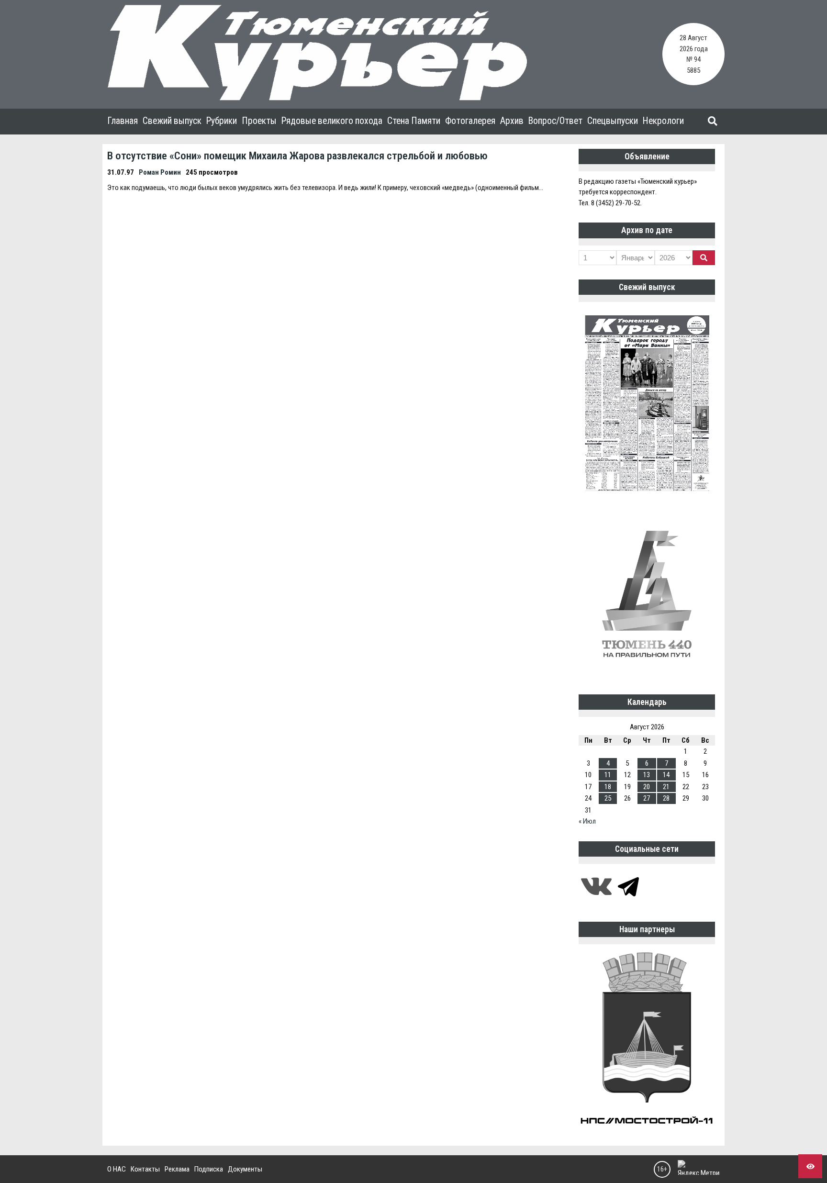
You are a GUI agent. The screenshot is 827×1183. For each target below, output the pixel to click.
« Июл (587, 821)
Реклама (177, 1169)
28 (666, 798)
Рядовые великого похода (331, 120)
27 (646, 798)
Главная (122, 120)
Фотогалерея (470, 120)
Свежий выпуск (172, 120)
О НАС (116, 1169)
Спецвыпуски (612, 120)
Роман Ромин (160, 172)
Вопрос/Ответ (555, 120)
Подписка (208, 1169)
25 (607, 798)
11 (607, 774)
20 (646, 786)
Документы (245, 1169)
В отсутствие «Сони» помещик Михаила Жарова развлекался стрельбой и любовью (297, 155)
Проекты (259, 120)
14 (666, 774)
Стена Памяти (413, 120)
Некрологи (663, 120)
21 (666, 786)
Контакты (145, 1169)
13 (646, 774)
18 (607, 786)
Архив (512, 120)
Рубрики (221, 120)
